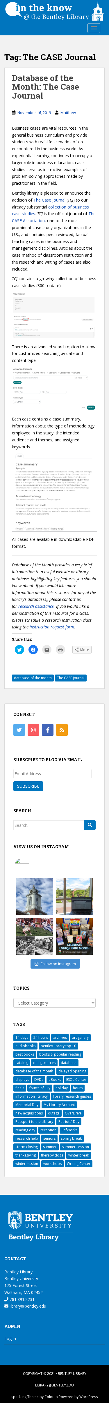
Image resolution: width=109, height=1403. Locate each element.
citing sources (44, 1062)
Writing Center (78, 1163)
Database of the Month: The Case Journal (45, 86)
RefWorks (69, 1130)
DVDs (38, 1079)
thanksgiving (25, 1155)
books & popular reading (60, 1054)
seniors (49, 1138)
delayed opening (72, 1071)
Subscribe (28, 786)
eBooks (55, 1079)
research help (26, 1138)
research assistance (36, 606)
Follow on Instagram (58, 963)
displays (22, 1079)
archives (60, 1037)
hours (78, 1087)
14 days (21, 1037)
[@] (31, 865)
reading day (25, 1130)
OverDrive (73, 1113)
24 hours (40, 1037)
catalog (21, 1062)
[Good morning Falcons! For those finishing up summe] (34, 896)
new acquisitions (29, 1113)
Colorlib (51, 1396)
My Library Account (59, 1104)
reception (48, 1130)
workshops (52, 1163)
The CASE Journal (71, 677)
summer (50, 1146)
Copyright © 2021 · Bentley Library (54, 1373)
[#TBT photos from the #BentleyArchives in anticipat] (34, 936)
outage (54, 1113)
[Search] (90, 825)
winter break (78, 1155)
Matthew (68, 112)
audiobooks (25, 1045)
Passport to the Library (34, 1121)
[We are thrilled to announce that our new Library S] (74, 896)
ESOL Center (76, 1079)
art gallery (80, 1037)
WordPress (88, 1396)
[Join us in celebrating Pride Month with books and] (74, 936)
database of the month (33, 677)
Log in (10, 1338)
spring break (71, 1138)
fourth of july (39, 1087)
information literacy (31, 1096)
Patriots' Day (68, 1121)
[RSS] (62, 730)
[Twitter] (19, 730)
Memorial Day (26, 1104)
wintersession (26, 1163)
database (68, 1062)
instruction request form (52, 627)
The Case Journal (49, 200)
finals (19, 1087)
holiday (62, 1087)
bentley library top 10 (58, 1045)
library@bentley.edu (27, 1306)
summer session (75, 1146)
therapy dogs (52, 1155)
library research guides (72, 1096)
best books (24, 1054)
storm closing (26, 1146)
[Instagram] (33, 730)
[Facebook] (47, 730)
